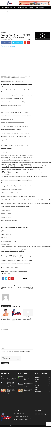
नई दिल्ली (2, 89)
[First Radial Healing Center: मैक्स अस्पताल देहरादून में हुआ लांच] (3, 384)
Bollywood (30, 7)
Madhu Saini (4, 39)
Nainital (36, 387)
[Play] (36, 39)
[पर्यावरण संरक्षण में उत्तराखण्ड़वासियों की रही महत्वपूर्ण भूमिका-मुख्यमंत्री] (28, 312)
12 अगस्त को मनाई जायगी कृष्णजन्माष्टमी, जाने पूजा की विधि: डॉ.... (11, 390)
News (36, 381)
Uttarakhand (13, 7)
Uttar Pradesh (20, 7)
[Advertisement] (25, 21)
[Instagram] (39, 414)
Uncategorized (3, 32)
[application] (42, 36)
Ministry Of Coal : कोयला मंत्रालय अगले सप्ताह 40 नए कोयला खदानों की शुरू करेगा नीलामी (25, 287)
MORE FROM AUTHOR (16, 306)
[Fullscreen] (48, 39)
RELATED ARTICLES (6, 306)
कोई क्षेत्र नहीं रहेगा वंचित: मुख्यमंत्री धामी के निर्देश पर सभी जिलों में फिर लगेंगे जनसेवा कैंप (6, 318)
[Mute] (46, 39)
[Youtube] (45, 414)
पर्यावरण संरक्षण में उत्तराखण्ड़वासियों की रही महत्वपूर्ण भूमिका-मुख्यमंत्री (27, 318)
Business (36, 7)
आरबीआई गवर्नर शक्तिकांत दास (23, 271)
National (7, 7)
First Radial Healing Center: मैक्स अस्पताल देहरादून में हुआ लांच (10, 383)
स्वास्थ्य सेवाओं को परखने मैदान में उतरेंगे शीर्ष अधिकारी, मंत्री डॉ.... (28, 378)
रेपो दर (9, 273)
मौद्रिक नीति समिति (4, 273)
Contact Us (41, 7)
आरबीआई (13, 76)
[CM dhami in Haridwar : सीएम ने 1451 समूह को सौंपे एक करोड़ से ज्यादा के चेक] (3, 378)
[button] (48, 7)
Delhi (26, 7)
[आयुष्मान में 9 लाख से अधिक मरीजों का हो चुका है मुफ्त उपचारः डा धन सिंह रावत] (20, 390)
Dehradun (37, 379)
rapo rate (6, 271)
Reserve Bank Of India (14, 271)
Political (36, 383)
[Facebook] (36, 414)
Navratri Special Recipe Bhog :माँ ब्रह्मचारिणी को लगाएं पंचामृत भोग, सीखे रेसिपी (8, 287)
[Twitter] (42, 414)
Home (3, 7)
